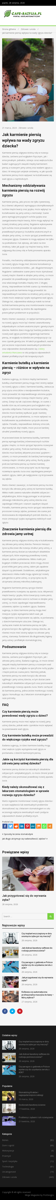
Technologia (8, 1166)
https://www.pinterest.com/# (20, 1011)
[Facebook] (4, 826)
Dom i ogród (8, 1145)
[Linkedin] (21, 826)
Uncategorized (9, 1171)
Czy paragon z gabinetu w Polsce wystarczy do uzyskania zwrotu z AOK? (37, 965)
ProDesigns (48, 1195)
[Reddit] (16, 826)
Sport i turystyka (9, 1161)
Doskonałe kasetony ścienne (32, 1105)
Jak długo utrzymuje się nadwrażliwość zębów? (24, 838)
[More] (49, 826)
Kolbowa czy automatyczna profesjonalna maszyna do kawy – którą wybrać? (38, 995)
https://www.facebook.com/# (5, 1011)
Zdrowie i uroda (26, 127)
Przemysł (6, 1156)
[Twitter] (10, 826)
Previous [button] (4, 882)
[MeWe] (32, 826)
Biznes (5, 1140)
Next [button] (52, 882)
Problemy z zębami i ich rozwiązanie (36, 1117)
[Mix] (38, 826)
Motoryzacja (8, 1150)
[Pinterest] (27, 826)
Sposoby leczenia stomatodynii (18, 834)
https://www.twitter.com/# (12, 1011)
